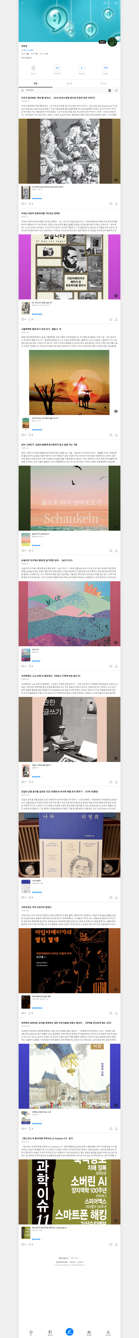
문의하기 (80, 1262)
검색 (105, 3)
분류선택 (22, 90)
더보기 (110, 3)
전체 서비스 (116, 3)
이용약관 (72, 1262)
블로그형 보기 (110, 90)
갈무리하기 (111, 203)
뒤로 (22, 3)
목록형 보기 (116, 90)
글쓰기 (69, 1332)
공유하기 (116, 203)
